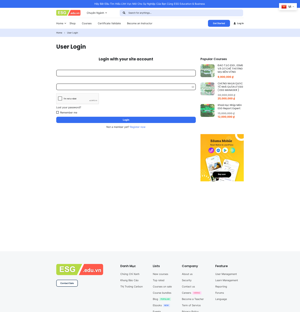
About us (187, 274)
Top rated (158, 280)
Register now (137, 126)
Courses (87, 23)
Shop (73, 23)
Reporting (221, 286)
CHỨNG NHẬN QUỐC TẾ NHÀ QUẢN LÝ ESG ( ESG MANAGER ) (230, 87)
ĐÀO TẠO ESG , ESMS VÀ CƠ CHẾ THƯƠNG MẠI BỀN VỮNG (230, 69)
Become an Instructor (139, 23)
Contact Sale (67, 283)
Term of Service (191, 305)
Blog (155, 299)
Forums (219, 292)
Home (59, 23)
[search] (124, 12)
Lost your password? (68, 107)
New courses (160, 274)
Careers (186, 292)
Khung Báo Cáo (129, 280)
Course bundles (162, 292)
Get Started (219, 23)
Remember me (68, 112)
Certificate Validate (109, 23)
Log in (240, 23)
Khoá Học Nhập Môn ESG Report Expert (230, 106)
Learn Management (226, 280)
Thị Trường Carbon (131, 286)
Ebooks (157, 305)
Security (187, 280)
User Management (226, 274)
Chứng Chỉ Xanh (129, 274)
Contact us (188, 286)
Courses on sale (162, 286)
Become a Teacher (193, 299)
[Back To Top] (294, 306)
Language (221, 299)
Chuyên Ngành (95, 12)
